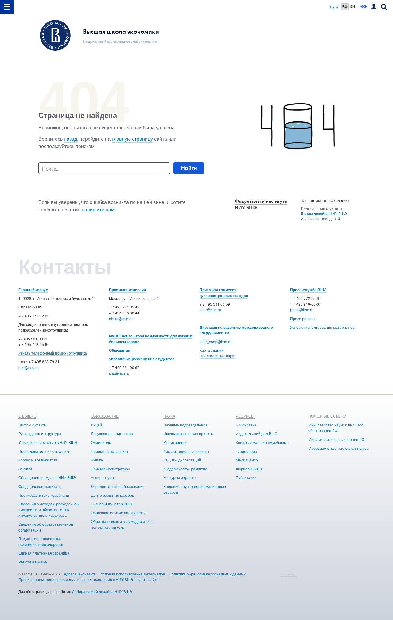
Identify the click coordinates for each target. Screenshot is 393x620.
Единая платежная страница (43, 552)
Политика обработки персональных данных (207, 573)
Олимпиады (101, 442)
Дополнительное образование (118, 486)
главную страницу (132, 138)
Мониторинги (175, 442)
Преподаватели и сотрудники (44, 451)
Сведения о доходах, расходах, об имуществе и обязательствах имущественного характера (48, 509)
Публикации (246, 477)
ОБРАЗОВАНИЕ (105, 415)
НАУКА (169, 415)
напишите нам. (99, 209)
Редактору (288, 574)
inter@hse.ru (210, 309)
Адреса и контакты (80, 573)
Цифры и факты (32, 424)
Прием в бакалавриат (110, 451)
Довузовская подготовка (112, 433)
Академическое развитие (185, 468)
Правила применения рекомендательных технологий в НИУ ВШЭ (75, 579)
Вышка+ (98, 459)
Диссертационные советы (186, 451)
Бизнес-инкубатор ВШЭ (111, 503)
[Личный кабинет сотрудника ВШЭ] (373, 7)
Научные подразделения (185, 424)
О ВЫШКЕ (27, 415)
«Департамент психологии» (325, 200)
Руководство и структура (39, 433)
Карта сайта (148, 579)
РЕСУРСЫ (245, 415)
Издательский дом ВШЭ (257, 433)
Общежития (119, 350)
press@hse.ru (301, 309)
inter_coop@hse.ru (216, 341)
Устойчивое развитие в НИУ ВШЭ (47, 442)
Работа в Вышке (32, 561)
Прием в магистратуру (110, 468)
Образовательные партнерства (118, 512)
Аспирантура (102, 477)
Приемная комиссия (127, 289)
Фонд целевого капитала (40, 486)
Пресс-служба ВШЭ (308, 289)
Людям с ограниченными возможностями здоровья (40, 541)
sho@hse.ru (119, 373)
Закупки (25, 468)
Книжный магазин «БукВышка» (263, 442)
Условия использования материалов (322, 327)
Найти (189, 168)
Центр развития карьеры (113, 495)
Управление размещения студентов (141, 359)
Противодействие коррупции (43, 495)
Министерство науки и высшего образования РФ (335, 427)
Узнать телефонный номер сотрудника (52, 352)
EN (352, 6)
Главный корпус (33, 289)
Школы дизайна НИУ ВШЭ (324, 213)
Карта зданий (212, 350)
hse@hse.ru (28, 367)
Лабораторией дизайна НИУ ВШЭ (102, 591)
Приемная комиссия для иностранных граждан (224, 292)
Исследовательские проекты (188, 433)
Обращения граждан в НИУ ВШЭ (47, 477)
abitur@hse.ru (121, 318)
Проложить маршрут (218, 355)
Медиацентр (247, 459)
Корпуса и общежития (37, 459)
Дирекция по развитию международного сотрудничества (236, 330)
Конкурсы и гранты (179, 477)
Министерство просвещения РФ (336, 439)
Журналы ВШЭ (249, 468)
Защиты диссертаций (182, 459)
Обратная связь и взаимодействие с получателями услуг (122, 524)
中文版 (333, 7)
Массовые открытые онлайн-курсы (338, 448)
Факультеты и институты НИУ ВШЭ (261, 204)
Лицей (96, 424)
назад (70, 138)
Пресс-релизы (302, 318)
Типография (246, 451)
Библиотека (246, 424)
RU (344, 6)
